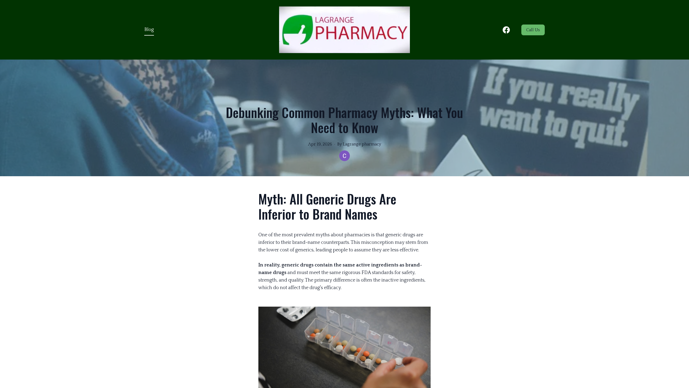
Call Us (533, 29)
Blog (149, 29)
